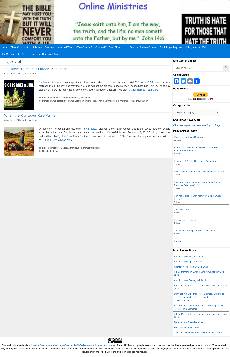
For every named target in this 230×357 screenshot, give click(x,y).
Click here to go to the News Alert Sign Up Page (196, 125)
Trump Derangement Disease (82, 101)
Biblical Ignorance (51, 97)
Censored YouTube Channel (109, 47)
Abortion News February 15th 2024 (191, 267)
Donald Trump (49, 101)
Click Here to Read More (144, 89)
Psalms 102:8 (145, 82)
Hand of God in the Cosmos (187, 327)
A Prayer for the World (196, 47)
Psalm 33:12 (90, 128)
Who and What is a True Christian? (75, 47)
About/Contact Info (20, 47)
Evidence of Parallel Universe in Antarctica (195, 161)
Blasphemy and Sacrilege (186, 220)
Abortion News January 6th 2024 (190, 280)
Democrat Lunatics (70, 97)
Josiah (56, 151)
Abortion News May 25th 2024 (188, 256)
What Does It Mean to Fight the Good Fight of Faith (199, 171)
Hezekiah (61, 101)
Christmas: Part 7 (182, 209)
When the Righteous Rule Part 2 (29, 115)
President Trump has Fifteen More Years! (36, 69)
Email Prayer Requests (171, 47)
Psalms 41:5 (46, 82)
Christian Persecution (71, 148)
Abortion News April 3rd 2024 (188, 261)
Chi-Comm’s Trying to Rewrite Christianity (194, 230)
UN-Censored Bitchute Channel (141, 47)
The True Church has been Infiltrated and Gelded (198, 332)
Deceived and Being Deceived (188, 137)
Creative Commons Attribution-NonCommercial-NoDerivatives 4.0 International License (73, 345)
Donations (50, 47)
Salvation (37, 47)
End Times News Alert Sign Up (46, 54)
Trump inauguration (138, 101)
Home (4, 47)
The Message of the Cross (15, 54)
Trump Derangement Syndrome (112, 101)
